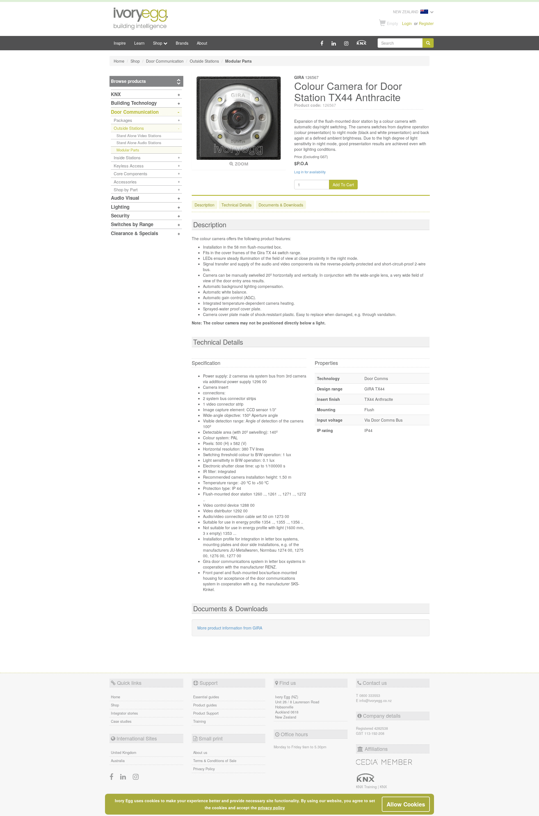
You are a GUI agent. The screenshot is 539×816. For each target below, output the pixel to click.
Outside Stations (129, 128)
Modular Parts (128, 150)
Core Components (130, 173)
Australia (118, 760)
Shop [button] (158, 43)
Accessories (125, 182)
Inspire (120, 43)
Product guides (205, 705)
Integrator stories (124, 713)
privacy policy (271, 807)
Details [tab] (236, 205)
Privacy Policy (204, 768)
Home (115, 696)
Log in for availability (310, 171)
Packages (123, 120)
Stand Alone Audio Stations (139, 142)
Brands (182, 43)
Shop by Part (126, 189)
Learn (139, 43)
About (202, 43)
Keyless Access (129, 166)
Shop (115, 705)
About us (200, 752)
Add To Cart (343, 184)
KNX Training (367, 786)
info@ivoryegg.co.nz (375, 700)
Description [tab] (204, 205)
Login (407, 23)
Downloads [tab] (281, 205)
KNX (383, 786)
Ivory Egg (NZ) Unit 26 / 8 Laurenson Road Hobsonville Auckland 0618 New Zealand (297, 707)
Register (426, 23)
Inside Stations (127, 157)
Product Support (206, 713)
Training (199, 721)
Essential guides (206, 696)
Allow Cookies (406, 804)
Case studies (121, 721)
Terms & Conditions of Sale (214, 760)
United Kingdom (123, 752)
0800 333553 (369, 695)
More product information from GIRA (229, 628)
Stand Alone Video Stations (139, 135)
